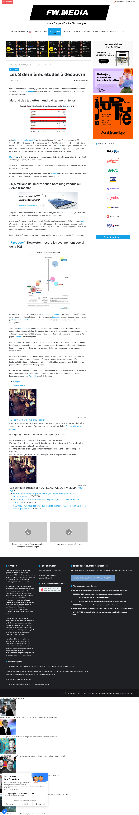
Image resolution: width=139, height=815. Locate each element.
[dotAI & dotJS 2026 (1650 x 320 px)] (48, 49)
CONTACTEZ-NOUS (117, 32)
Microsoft (13, 157)
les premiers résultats (50, 314)
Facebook (30, 91)
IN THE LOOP (54, 32)
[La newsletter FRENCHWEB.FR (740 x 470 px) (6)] (113, 66)
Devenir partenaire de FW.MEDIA (50, 570)
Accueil (13, 65)
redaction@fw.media (45, 578)
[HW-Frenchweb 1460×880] (113, 92)
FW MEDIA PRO (41, 32)
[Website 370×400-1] (113, 138)
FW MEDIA (76, 590)
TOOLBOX (86, 32)
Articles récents (19, 385)
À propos (16, 382)
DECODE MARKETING (80, 601)
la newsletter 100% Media (22, 320)
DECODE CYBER (78, 594)
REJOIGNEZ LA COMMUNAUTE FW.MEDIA (92, 578)
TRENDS (65, 32)
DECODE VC (77, 605)
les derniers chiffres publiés (25, 140)
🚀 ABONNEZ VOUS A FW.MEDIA (125, 2)
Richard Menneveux (31, 674)
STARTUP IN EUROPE (80, 608)
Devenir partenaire (113, 237)
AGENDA (76, 32)
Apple (59, 146)
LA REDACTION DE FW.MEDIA (27, 420)
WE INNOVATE (78, 612)
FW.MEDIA (18, 570)
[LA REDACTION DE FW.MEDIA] (22, 415)
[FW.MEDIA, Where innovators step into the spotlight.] (69, 16)
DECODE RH (77, 598)
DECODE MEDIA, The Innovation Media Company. (102, 693)
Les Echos (70, 213)
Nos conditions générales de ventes (18, 679)
